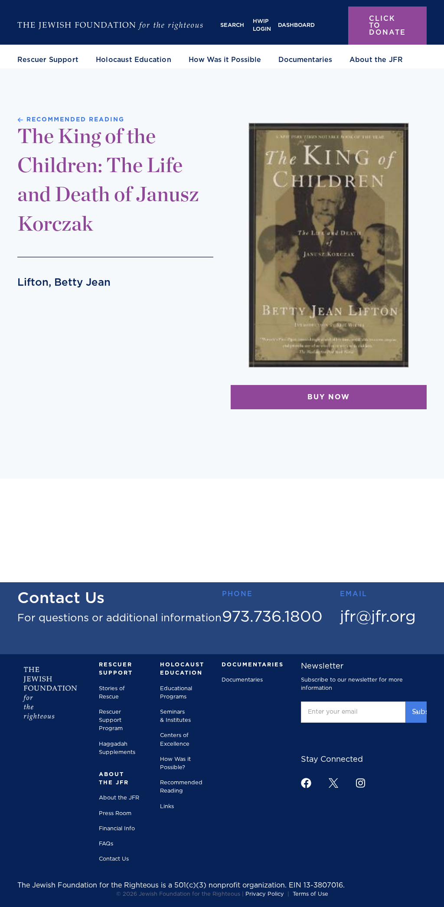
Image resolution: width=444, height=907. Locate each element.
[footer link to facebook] (306, 783)
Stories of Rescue (112, 693)
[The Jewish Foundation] (110, 25)
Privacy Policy (264, 894)
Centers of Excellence (174, 740)
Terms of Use (310, 894)
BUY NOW (328, 397)
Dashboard (296, 25)
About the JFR (119, 798)
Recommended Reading (181, 787)
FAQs (106, 844)
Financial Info (117, 829)
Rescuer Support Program (111, 720)
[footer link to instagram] (360, 783)
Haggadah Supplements (117, 748)
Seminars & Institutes (175, 716)
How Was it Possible (225, 59)
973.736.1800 (272, 617)
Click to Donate (387, 25)
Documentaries (305, 59)
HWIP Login (262, 25)
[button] (47, 59)
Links (167, 806)
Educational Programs (176, 693)
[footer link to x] (333, 783)
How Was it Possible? (175, 763)
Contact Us (114, 859)
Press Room (115, 813)
